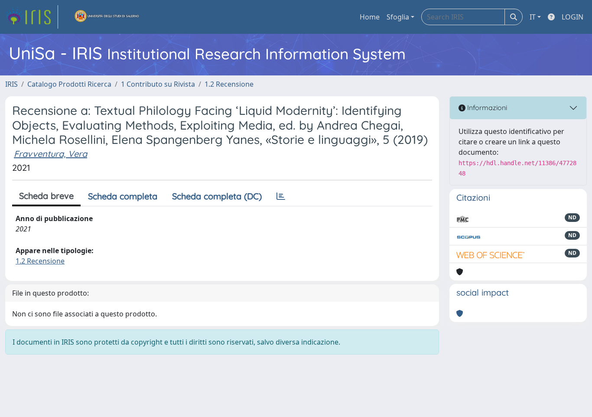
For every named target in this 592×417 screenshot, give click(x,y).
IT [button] (533, 17)
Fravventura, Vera (50, 153)
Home (370, 17)
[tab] (281, 196)
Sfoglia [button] (398, 17)
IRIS (11, 84)
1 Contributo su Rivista (158, 84)
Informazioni (486, 107)
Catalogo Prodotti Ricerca (69, 84)
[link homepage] (31, 17)
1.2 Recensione (229, 84)
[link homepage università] (107, 17)
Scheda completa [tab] (122, 196)
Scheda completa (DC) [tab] (217, 196)
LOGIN (572, 17)
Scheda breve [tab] (46, 195)
